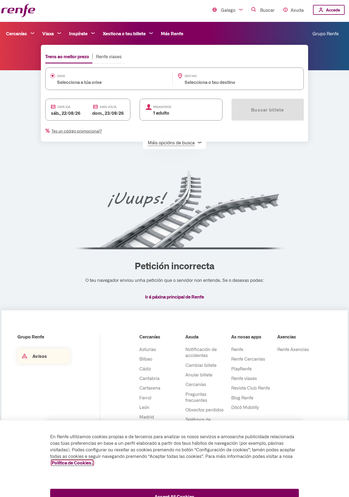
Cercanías (16, 33)
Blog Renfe (242, 397)
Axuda (297, 10)
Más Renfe (172, 33)
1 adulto (161, 112)
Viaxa (48, 33)
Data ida (64, 107)
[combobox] (100, 82)
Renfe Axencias (293, 349)
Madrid (146, 416)
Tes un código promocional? (77, 131)
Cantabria (149, 378)
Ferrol (145, 397)
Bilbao (145, 358)
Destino (191, 76)
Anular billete (198, 374)
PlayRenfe (241, 368)
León (144, 407)
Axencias (286, 336)
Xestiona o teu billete (124, 33)
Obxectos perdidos (204, 409)
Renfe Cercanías (248, 358)
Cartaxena (149, 387)
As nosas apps (246, 336)
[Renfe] (18, 11)
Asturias (147, 349)
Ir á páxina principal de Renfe (174, 296)
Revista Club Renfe (250, 387)
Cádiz (145, 368)
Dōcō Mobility (245, 407)
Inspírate (78, 33)
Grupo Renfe (325, 33)
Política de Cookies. (72, 462)
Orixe (61, 76)
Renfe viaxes (109, 56)
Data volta (108, 107)
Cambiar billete (200, 365)
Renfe (237, 349)
